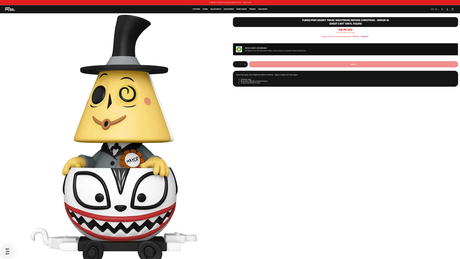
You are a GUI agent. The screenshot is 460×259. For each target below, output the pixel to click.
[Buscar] (442, 9)
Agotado (354, 64)
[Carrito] (452, 9)
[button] (7, 252)
